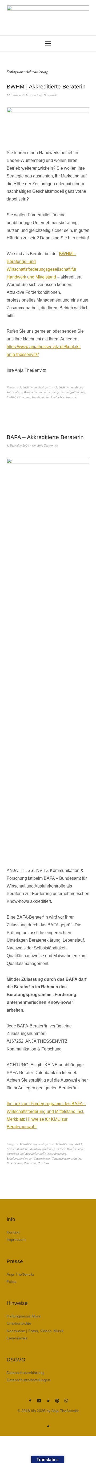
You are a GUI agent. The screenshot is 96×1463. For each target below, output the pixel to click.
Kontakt (13, 1232)
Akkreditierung (28, 387)
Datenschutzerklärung (25, 1373)
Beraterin (40, 392)
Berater (28, 392)
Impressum (16, 1239)
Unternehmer (14, 1163)
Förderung (23, 397)
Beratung (53, 392)
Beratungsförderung (73, 392)
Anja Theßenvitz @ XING (48, 1403)
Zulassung (30, 1163)
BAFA (78, 1144)
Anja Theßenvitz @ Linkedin (39, 1403)
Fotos (11, 1281)
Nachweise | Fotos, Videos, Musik (35, 1331)
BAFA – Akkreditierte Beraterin (45, 437)
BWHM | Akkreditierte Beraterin (46, 86)
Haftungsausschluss (24, 1316)
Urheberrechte (19, 1323)
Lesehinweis (17, 1338)
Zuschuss (43, 1163)
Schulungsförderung (19, 1158)
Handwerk (38, 397)
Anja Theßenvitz (20, 1274)
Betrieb (61, 1149)
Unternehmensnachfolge (66, 1158)
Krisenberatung (56, 1154)
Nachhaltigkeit (55, 397)
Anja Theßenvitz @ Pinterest (57, 1403)
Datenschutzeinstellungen (28, 1380)
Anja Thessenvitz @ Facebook (30, 1403)
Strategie (71, 397)
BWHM (11, 397)
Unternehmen (41, 1158)
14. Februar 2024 (18, 95)
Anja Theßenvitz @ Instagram (66, 1403)
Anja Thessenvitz (47, 95)
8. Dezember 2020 (18, 445)
